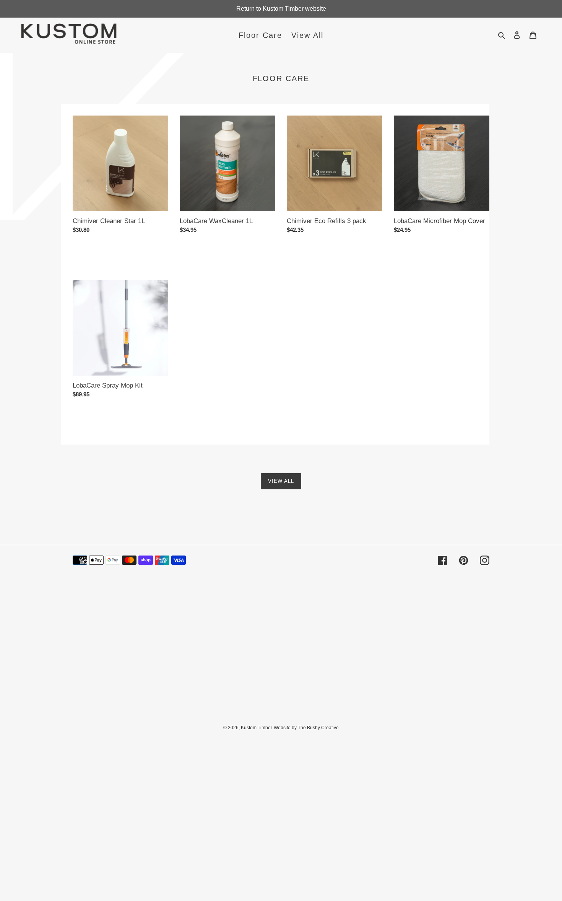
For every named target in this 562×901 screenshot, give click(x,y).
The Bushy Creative (318, 727)
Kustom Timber (256, 727)
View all (281, 481)
